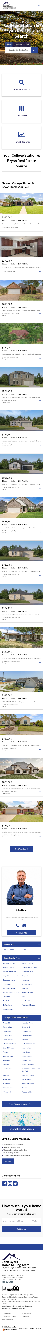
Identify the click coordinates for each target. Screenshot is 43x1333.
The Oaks (6, 1001)
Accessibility (23, 1328)
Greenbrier (7, 984)
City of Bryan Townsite (11, 976)
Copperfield (26, 976)
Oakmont (6, 997)
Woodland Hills (27, 1092)
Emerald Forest (8, 1048)
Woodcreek (7, 1092)
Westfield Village (28, 1084)
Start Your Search (21, 849)
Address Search (7, 1320)
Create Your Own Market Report (21, 1104)
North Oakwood (27, 992)
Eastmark (25, 1039)
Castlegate (7, 1031)
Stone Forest (7, 1079)
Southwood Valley (28, 1075)
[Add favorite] (40, 228)
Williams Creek (8, 1088)
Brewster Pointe (27, 1023)
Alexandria (6, 1023)
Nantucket (7, 1060)
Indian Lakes (26, 1052)
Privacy (38, 1328)
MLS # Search (26, 1313)
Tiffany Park (7, 1005)
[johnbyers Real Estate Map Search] (21, 108)
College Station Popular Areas (16, 1017)
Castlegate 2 (26, 1031)
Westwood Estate (28, 1005)
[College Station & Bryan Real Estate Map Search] (21, 1122)
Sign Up (8, 1161)
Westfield (6, 1084)
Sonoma (6, 1075)
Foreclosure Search (9, 1316)
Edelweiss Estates (9, 1044)
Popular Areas (9, 944)
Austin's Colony (27, 963)
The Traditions (27, 1001)
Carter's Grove (8, 1027)
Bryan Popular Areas (12, 958)
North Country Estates (11, 992)
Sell (27, 44)
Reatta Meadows (28, 1064)
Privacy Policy (28, 1295)
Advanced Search (21, 89)
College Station (8, 950)
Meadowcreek (8, 1056)
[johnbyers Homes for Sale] (21, 82)
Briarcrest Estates (9, 972)
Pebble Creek (26, 1060)
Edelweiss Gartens (28, 1044)
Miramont (25, 988)
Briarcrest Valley (27, 972)
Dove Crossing (8, 1039)
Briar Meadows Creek (29, 967)
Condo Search (7, 1313)
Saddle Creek (7, 1069)
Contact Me (21, 932)
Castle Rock (26, 1027)
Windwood (25, 1088)
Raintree (6, 1064)
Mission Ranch (27, 1056)
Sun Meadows (27, 1079)
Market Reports (21, 141)
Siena (23, 997)
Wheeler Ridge (8, 1009)
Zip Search (25, 1316)
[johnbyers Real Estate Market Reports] (21, 134)
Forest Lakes (26, 1048)
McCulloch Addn (9, 988)
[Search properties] (34, 50)
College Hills (7, 1035)
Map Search (21, 115)
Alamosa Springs (9, 963)
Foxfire (5, 1052)
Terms (32, 1328)
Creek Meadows (27, 1035)
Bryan (24, 950)
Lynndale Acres (27, 984)
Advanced (18, 44)
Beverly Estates (8, 967)
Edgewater (25, 980)
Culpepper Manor (9, 980)
